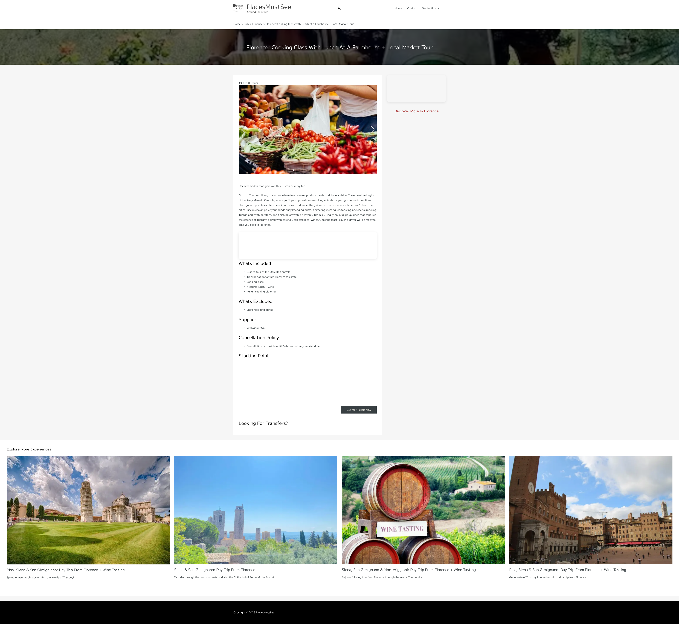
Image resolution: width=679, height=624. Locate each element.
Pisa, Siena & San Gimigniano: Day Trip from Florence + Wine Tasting (66, 569)
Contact (412, 8)
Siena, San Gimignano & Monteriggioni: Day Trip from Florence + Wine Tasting (409, 569)
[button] (339, 8)
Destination (429, 8)
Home (398, 8)
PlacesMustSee (269, 6)
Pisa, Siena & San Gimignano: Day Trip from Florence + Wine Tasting (567, 569)
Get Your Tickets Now (359, 409)
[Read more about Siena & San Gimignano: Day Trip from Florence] (255, 509)
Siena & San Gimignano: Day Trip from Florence (214, 569)
